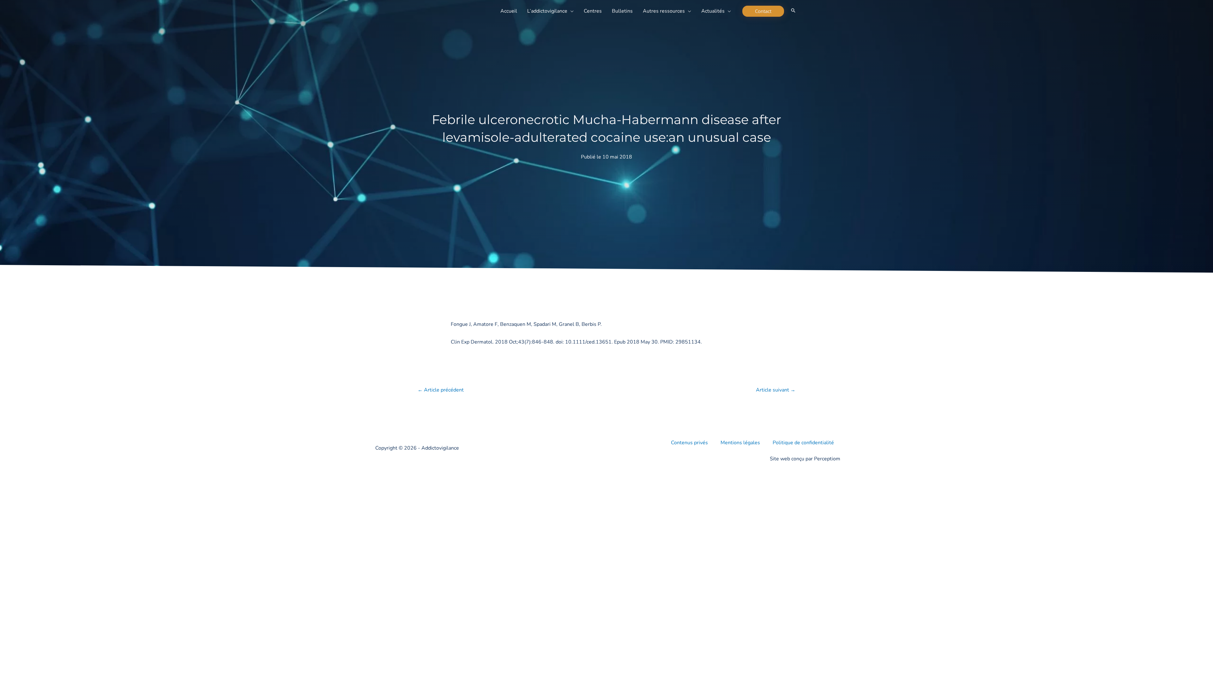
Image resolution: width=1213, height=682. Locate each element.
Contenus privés (689, 442)
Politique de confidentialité (803, 442)
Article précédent (441, 389)
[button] (570, 11)
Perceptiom (827, 458)
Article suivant (775, 389)
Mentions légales (740, 442)
